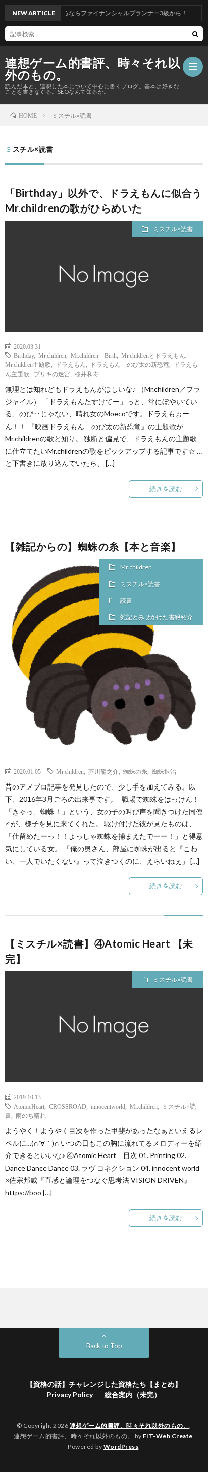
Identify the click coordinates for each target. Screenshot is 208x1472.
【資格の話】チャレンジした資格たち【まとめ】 (104, 1384)
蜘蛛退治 (164, 771)
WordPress (121, 1446)
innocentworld (108, 1106)
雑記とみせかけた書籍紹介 (156, 617)
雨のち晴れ (31, 1115)
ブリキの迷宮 (52, 374)
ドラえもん (71, 364)
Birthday (24, 355)
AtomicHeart (29, 1106)
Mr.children (52, 355)
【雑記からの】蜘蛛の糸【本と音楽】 (93, 546)
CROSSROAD (67, 1106)
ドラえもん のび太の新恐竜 (129, 364)
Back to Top (104, 1346)
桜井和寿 (87, 374)
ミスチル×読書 (173, 229)
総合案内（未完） (133, 1394)
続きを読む (165, 489)
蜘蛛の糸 (135, 771)
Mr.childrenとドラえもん (153, 355)
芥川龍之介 (103, 771)
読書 (126, 600)
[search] (195, 33)
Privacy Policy (70, 1394)
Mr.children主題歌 (28, 364)
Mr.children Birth (94, 355)
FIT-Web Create (168, 1436)
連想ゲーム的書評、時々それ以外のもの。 (92, 69)
